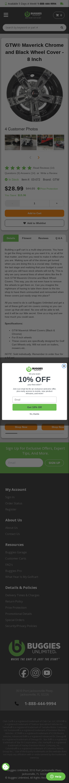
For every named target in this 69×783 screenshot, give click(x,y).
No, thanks (34, 414)
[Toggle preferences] (6, 767)
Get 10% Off (34, 407)
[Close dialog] (64, 366)
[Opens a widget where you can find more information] (55, 776)
